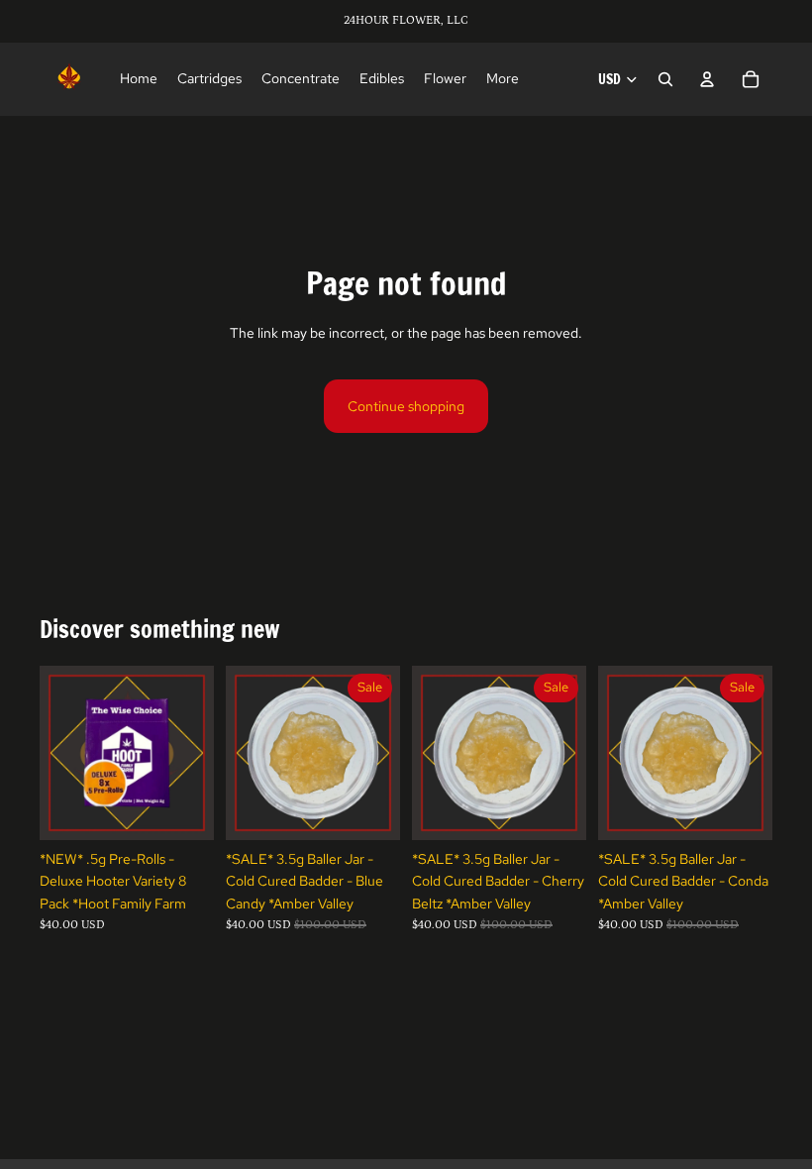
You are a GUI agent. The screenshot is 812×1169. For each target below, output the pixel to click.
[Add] (183, 809)
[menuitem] (502, 79)
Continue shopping (406, 406)
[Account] (707, 79)
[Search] (665, 79)
